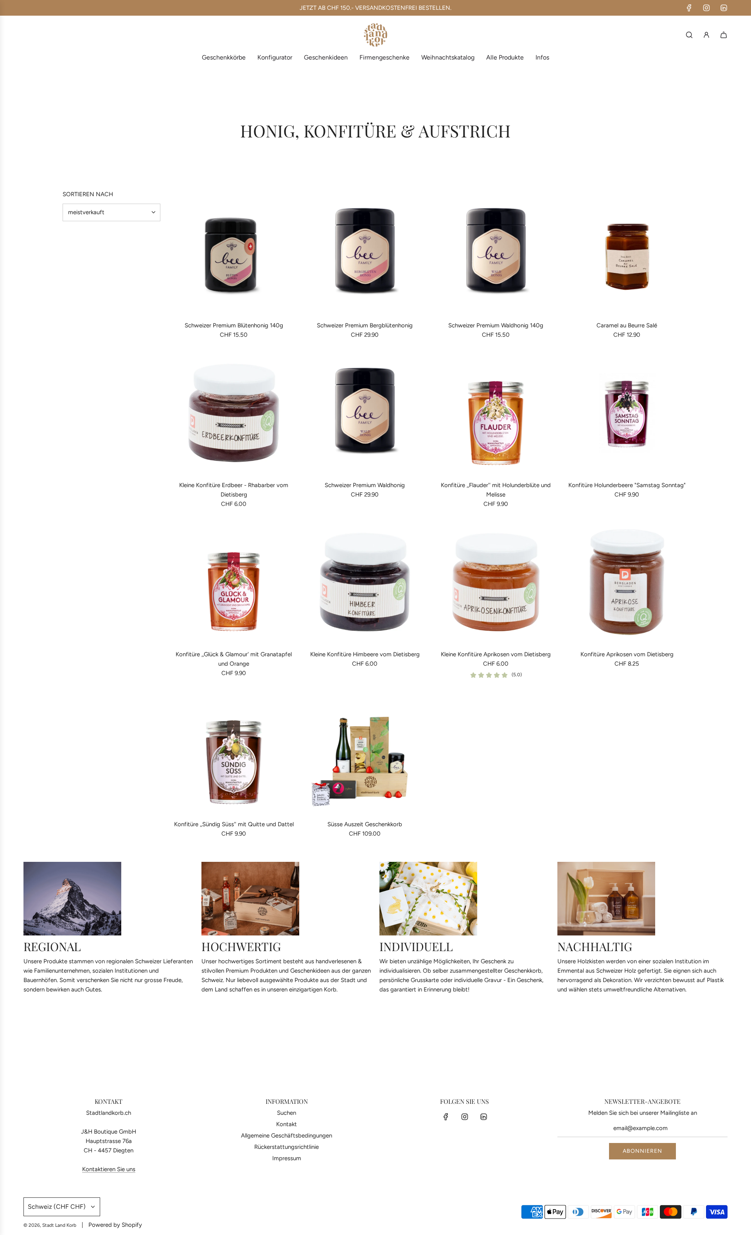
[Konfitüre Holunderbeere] (626, 413)
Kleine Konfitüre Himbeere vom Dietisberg (365, 654)
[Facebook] (689, 8)
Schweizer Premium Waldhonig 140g (495, 325)
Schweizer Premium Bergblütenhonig (365, 325)
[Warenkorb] (723, 34)
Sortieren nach (88, 194)
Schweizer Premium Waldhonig (365, 485)
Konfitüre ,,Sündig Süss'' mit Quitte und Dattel (234, 824)
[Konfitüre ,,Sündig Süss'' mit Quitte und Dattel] (233, 752)
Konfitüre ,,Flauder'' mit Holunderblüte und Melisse (496, 490)
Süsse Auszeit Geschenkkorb (364, 824)
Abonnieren (642, 1151)
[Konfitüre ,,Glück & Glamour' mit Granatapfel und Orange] (233, 582)
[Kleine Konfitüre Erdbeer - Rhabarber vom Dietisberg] (233, 413)
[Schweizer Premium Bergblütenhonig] (364, 253)
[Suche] (689, 34)
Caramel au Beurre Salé (626, 325)
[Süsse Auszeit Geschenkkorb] (364, 752)
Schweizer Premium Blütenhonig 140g (234, 325)
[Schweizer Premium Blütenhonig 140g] (233, 253)
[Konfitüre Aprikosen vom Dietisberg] (626, 582)
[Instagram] (706, 8)
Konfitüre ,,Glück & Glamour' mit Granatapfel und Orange (234, 659)
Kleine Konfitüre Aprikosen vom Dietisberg (496, 654)
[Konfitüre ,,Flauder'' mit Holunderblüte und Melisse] (495, 413)
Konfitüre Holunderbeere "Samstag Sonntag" (627, 485)
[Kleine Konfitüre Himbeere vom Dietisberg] (364, 582)
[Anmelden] (706, 34)
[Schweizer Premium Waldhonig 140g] (495, 253)
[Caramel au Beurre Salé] (626, 253)
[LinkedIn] (723, 8)
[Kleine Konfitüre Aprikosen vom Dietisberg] (495, 582)
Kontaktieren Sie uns (108, 1169)
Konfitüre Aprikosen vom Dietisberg (627, 654)
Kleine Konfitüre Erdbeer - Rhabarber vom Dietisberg (233, 490)
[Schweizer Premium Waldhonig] (364, 413)
